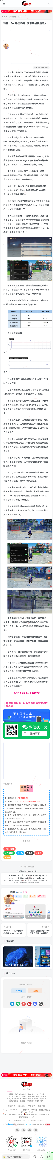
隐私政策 (21, 1106)
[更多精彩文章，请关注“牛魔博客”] (26, 715)
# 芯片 (38, 853)
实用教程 (12, 17)
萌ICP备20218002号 (26, 1117)
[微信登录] (18, 1004)
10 (26, 896)
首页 (5, 17)
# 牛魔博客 (9, 853)
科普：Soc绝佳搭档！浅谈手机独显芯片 (25, 23)
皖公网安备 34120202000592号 (37, 1115)
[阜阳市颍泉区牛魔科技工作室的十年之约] (47, 1124)
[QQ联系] (49, 583)
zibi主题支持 (29, 1112)
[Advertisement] (30, 47)
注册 (36, 991)
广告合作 (31, 1106)
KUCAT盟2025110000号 (17, 1121)
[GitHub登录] (41, 1004)
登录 (20, 991)
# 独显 (29, 853)
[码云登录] (29, 1004)
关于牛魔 (41, 1106)
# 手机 (20, 853)
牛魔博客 (12, 892)
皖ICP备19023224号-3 (13, 1115)
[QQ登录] (12, 1004)
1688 (19, 896)
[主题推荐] (49, 571)
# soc (7, 857)
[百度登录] (35, 1004)
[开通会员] (49, 577)
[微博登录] (23, 1004)
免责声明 (11, 1106)
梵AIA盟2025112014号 (36, 1121)
